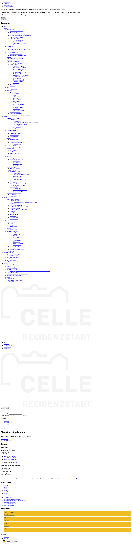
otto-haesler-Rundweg (19, 248)
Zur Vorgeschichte (18, 40)
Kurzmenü (6, 422)
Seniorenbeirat (17, 121)
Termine (12, 225)
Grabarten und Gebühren (16, 113)
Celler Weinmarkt (11, 260)
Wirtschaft (7, 263)
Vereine (9, 156)
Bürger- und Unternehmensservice (16, 51)
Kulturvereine (10, 251)
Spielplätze (13, 150)
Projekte (15, 165)
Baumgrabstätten (18, 107)
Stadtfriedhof (13, 103)
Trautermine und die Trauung (21, 179)
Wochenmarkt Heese (18, 191)
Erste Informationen (18, 173)
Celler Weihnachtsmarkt (13, 257)
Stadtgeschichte (14, 61)
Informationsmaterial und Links (21, 124)
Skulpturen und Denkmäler (17, 249)
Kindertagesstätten (15, 132)
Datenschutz (7, 347)
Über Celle (9, 60)
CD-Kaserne (13, 216)
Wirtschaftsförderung (13, 265)
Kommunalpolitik (11, 46)
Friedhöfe (9, 90)
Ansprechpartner (11, 266)
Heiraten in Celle (11, 170)
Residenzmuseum (14, 203)
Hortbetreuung (14, 136)
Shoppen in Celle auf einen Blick (18, 184)
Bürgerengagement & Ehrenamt (15, 158)
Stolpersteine (13, 229)
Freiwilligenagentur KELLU (17, 159)
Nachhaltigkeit (8, 277)
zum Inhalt (7, 2)
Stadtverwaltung (11, 29)
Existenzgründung (12, 268)
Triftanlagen (16, 242)
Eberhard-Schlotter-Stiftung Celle (19, 206)
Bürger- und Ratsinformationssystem (20, 49)
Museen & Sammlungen (13, 199)
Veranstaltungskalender (13, 254)
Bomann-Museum (14, 200)
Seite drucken (4, 439)
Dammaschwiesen (18, 243)
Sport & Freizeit (11, 148)
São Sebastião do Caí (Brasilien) (21, 77)
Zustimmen (3, 19)
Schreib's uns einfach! (16, 54)
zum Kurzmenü (8, 5)
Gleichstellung (14, 129)
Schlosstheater (14, 214)
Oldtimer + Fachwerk (12, 262)
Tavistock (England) (18, 80)
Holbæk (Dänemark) (18, 69)
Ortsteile (12, 84)
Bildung (9, 138)
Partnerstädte (14, 64)
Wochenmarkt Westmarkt (20, 190)
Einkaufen (9, 181)
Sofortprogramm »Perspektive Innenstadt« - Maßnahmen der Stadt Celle (30, 271)
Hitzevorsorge (11, 281)
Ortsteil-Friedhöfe (15, 112)
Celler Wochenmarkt (18, 188)
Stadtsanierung (14, 89)
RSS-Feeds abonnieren (10, 505)
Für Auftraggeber (17, 164)
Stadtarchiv (10, 228)
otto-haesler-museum (16, 205)
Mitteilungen (13, 32)
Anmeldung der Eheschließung (21, 174)
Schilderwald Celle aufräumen (18, 55)
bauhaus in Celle (14, 246)
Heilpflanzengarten (18, 236)
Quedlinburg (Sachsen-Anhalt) (21, 75)
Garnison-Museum (15, 208)
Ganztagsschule (14, 135)
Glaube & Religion (11, 167)
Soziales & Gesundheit (13, 118)
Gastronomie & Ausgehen (14, 193)
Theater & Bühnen (12, 213)
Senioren (12, 119)
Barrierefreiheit (8, 345)
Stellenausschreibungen (16, 58)
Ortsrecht (12, 48)
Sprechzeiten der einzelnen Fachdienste (71, 479)
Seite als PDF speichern (7, 440)
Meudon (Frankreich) (18, 74)
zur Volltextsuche (8, 6)
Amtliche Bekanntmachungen (18, 34)
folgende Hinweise (13, 462)
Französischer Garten (19, 234)
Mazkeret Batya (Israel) (19, 72)
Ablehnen (3, 17)
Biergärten (13, 194)
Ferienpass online (17, 127)
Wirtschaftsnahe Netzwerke (14, 275)
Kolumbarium (16, 96)
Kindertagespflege (15, 133)
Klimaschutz (10, 278)
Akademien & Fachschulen (17, 142)
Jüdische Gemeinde (15, 168)
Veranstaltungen (8, 252)
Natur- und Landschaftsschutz (15, 280)
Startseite (6, 344)
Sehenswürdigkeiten (12, 231)
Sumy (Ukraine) (17, 78)
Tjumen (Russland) (18, 81)
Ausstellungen (14, 255)
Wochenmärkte (14, 187)
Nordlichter (10, 258)
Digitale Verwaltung (12, 52)
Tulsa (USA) (16, 83)
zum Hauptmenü (8, 3)
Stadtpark (15, 239)
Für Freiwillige (17, 162)
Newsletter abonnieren (10, 503)
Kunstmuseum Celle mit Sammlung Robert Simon (23, 202)
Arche (14, 95)
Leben (5, 116)
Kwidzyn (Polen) (17, 70)
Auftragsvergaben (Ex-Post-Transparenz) (21, 35)
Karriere (9, 57)
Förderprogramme (12, 269)
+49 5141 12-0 (10, 456)
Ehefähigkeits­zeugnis (19, 177)
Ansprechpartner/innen (16, 31)
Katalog (12, 223)
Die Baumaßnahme (18, 41)
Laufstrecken (13, 155)
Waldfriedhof (13, 92)
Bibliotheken (13, 141)
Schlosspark (16, 237)
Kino (8, 220)
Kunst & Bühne (14, 219)
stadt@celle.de (10, 459)
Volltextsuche (4, 415)
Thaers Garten (17, 240)
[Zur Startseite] (46, 339)
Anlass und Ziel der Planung (20, 43)
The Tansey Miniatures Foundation (19, 210)
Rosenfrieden (16, 109)
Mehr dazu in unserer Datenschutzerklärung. (13, 15)
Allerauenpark (17, 245)
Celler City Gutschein (15, 182)
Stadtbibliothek (11, 222)
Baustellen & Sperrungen (16, 37)
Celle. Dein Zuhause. (15, 147)
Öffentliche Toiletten (19, 185)
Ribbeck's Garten (17, 100)
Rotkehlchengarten (18, 110)
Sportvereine (13, 151)
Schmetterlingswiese (18, 104)
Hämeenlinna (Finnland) (19, 67)
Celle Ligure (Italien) (18, 66)
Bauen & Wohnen (11, 145)
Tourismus (6, 26)
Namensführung (17, 176)
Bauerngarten (16, 98)
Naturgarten (16, 101)
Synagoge (12, 211)
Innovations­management (14, 272)
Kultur (5, 197)
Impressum (7, 348)
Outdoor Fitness (14, 153)
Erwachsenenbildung (15, 144)
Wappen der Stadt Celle (19, 63)
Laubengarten (17, 106)
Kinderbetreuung (11, 130)
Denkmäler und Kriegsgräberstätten (20, 115)
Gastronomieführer (15, 196)
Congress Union (14, 217)
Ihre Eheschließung (15, 171)
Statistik (12, 86)
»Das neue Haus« (17, 44)
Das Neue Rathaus (15, 38)
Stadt (5, 28)
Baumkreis (16, 93)
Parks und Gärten (14, 232)
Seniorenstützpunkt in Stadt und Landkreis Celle (26, 122)
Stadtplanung (10, 87)
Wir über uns (16, 161)
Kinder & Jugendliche (15, 125)
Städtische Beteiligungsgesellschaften (17, 274)
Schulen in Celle (14, 139)
